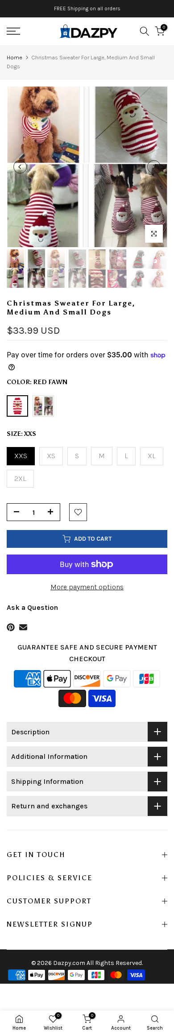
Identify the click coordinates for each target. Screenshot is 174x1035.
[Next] (154, 167)
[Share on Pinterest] (11, 627)
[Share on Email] (23, 627)
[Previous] (20, 167)
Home (14, 57)
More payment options (87, 587)
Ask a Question (32, 607)
